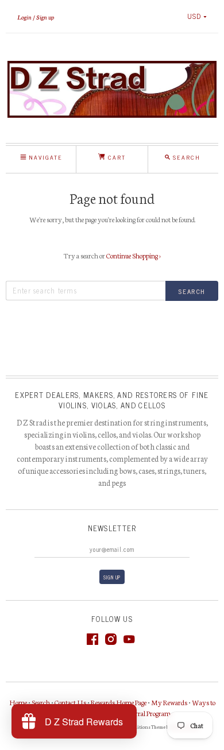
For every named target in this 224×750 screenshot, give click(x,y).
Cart (115, 157)
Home (18, 702)
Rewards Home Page (118, 702)
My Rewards (169, 702)
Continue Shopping (133, 255)
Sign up (45, 16)
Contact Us (70, 702)
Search (41, 702)
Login (24, 16)
